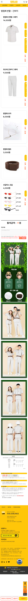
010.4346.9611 (15, 567)
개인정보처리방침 (16, 507)
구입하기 (23, 598)
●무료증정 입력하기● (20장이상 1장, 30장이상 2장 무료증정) (26, 45)
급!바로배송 (4, 5)
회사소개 (3, 507)
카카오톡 (15, 569)
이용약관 (9, 507)
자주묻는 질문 (13, 571)
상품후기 (15, 598)
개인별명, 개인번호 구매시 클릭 (26, 33)
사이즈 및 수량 (26, 26)
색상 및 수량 (26, 122)
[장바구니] (26, 2)
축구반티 (24, 5)
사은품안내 (22, 571)
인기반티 (11, 5)
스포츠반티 (18, 5)
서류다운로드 (15, 572)
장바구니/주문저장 (6, 598)
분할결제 (5, 571)
